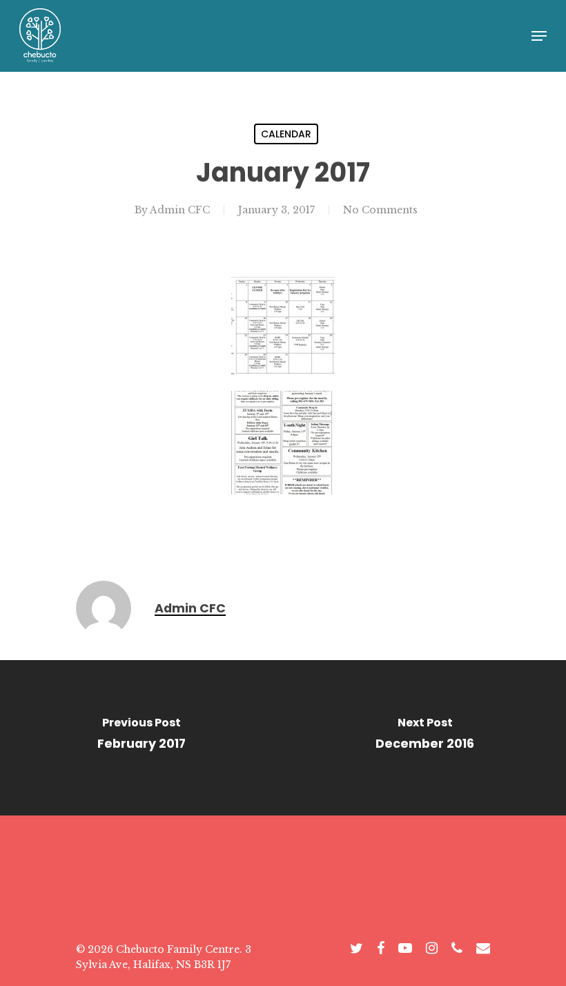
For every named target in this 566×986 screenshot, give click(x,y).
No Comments (380, 210)
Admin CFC (180, 210)
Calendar (286, 134)
